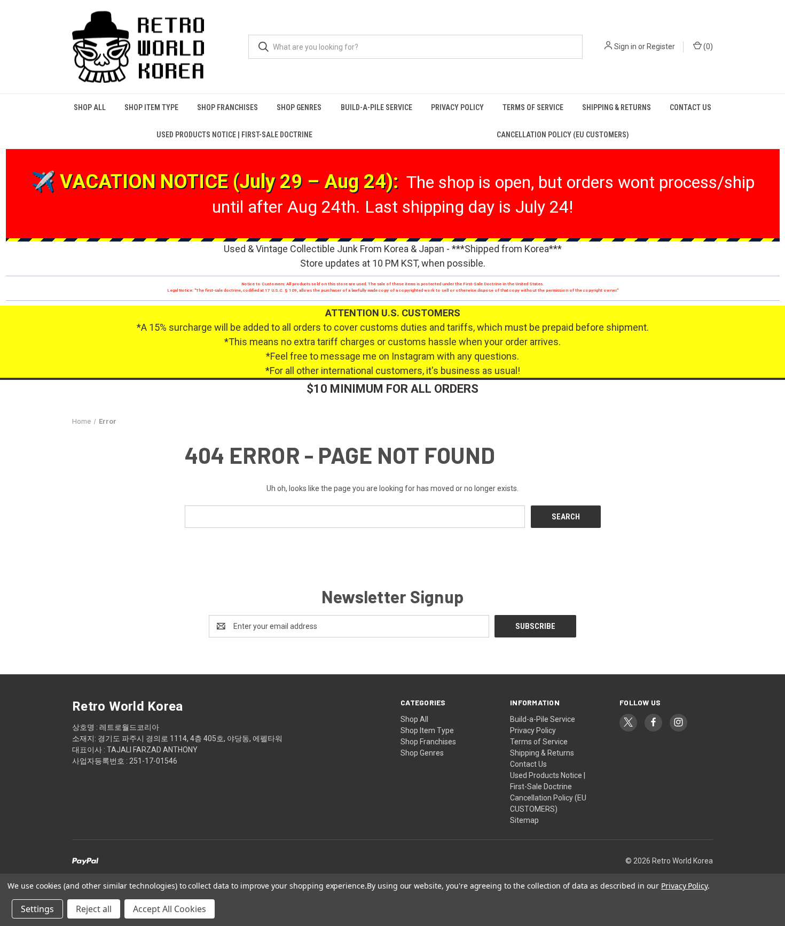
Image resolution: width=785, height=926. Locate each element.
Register (661, 46)
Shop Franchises (227, 107)
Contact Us (690, 107)
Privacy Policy (457, 107)
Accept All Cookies (169, 909)
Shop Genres (299, 107)
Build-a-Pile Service (376, 107)
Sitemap (524, 820)
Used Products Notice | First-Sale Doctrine (234, 134)
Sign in (625, 46)
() (707, 46)
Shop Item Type (151, 107)
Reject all (94, 909)
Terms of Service (533, 107)
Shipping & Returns (616, 107)
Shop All (90, 107)
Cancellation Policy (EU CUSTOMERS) (563, 134)
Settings (37, 909)
